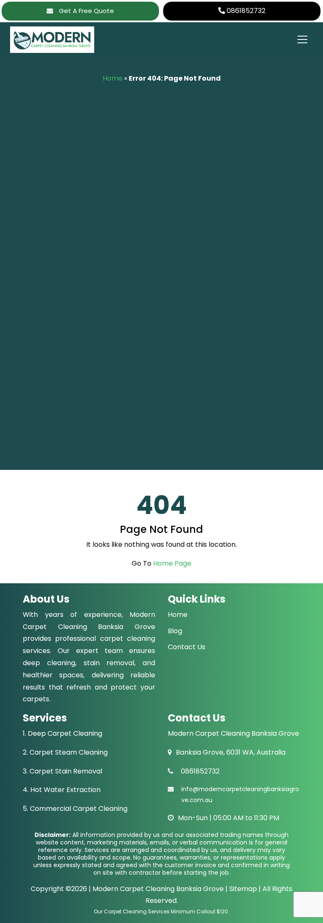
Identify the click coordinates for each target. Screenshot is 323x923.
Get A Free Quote (85, 10)
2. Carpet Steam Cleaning (65, 752)
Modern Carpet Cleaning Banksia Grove (158, 889)
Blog (175, 631)
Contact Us (186, 647)
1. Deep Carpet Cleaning (62, 733)
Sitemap (242, 889)
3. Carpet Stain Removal (62, 771)
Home (112, 78)
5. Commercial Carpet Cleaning (75, 808)
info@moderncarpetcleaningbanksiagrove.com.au (240, 794)
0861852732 (245, 11)
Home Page (172, 563)
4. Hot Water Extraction (62, 790)
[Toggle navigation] (302, 39)
